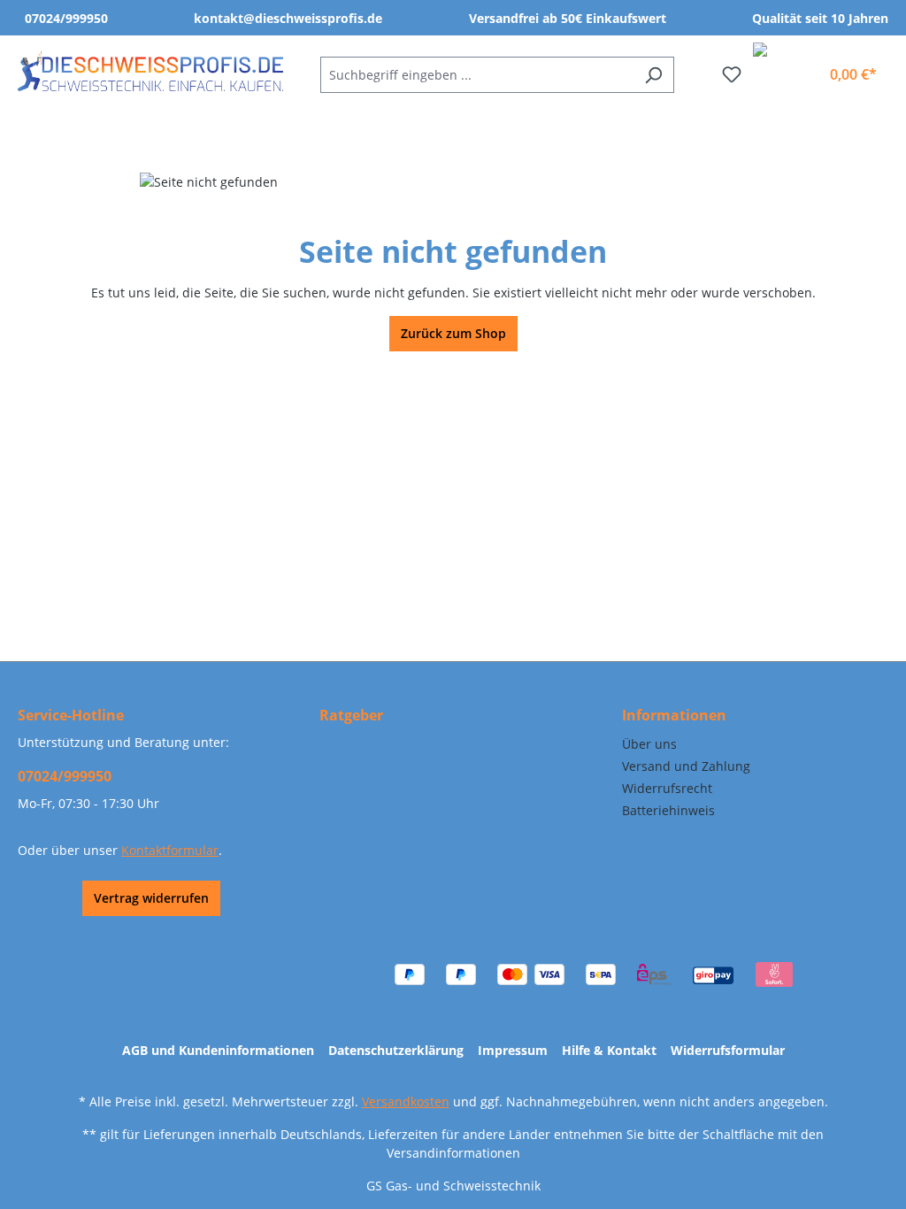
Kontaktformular (170, 850)
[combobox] (476, 75)
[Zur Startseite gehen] (150, 71)
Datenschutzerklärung (396, 1050)
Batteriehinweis (668, 810)
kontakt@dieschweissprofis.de (288, 18)
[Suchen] (653, 75)
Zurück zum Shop (453, 333)
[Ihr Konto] (799, 67)
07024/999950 (66, 18)
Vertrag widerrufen (151, 897)
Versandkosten (405, 1101)
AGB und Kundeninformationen (218, 1050)
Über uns (649, 743)
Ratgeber (351, 715)
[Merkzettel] (731, 74)
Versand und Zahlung (686, 766)
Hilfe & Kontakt (609, 1050)
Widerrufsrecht (667, 788)
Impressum (513, 1050)
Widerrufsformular (728, 1050)
